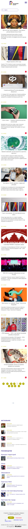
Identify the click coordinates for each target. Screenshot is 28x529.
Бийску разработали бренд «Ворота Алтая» (16, 458)
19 (20, 383)
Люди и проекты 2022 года (14, 61)
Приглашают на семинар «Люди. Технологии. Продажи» (14, 303)
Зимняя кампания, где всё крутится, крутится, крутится (13, 152)
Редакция (11, 513)
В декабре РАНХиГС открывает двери (14, 244)
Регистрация (19, 517)
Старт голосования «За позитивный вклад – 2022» (14, 213)
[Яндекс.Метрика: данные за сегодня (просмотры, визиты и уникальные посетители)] (8, 520)
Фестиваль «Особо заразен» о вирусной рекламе (14, 183)
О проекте (6, 513)
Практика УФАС (6, 482)
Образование (5, 473)
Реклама (17, 513)
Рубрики (22, 513)
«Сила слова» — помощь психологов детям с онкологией (14, 121)
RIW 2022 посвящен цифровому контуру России (14, 273)
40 (12, 386)
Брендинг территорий (8, 455)
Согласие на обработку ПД (14, 514)
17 (14, 383)
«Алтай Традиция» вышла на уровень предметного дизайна (14, 365)
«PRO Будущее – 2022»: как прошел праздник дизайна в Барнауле (14, 334)
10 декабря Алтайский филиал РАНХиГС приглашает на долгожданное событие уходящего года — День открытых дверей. (13, 248)
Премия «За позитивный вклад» (12, 491)
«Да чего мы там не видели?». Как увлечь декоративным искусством (14, 31)
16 (11, 383)
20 (23, 383)
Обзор (3, 464)
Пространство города (8, 500)
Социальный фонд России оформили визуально (14, 91)
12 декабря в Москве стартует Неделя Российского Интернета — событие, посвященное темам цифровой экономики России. (13, 278)
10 (7, 383)
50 (15, 386)
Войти (11, 517)
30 (9, 386)
